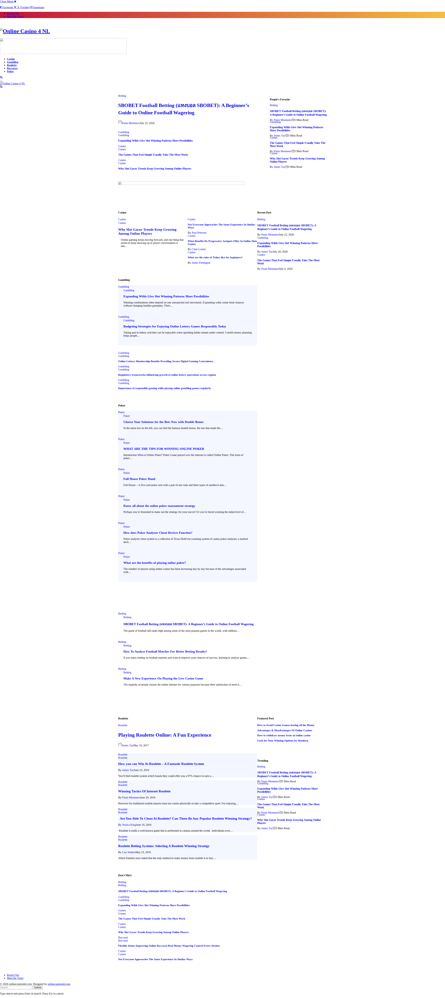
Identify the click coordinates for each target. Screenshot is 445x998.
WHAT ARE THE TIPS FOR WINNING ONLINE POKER (163, 449)
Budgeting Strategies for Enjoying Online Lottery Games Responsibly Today (174, 326)
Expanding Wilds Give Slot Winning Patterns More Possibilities (155, 140)
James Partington (201, 262)
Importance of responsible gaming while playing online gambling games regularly (164, 388)
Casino (11, 58)
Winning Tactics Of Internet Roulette (144, 791)
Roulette (12, 65)
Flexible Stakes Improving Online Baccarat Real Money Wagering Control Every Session (169, 945)
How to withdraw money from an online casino (284, 735)
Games (122, 146)
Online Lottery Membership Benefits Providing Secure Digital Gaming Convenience (165, 361)
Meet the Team (15, 16)
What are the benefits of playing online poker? (154, 562)
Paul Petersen (199, 232)
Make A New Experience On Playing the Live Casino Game (163, 678)
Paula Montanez (131, 123)
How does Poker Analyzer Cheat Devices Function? (157, 532)
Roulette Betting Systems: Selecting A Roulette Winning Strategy (164, 846)
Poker (10, 71)
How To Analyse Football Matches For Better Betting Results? (165, 651)
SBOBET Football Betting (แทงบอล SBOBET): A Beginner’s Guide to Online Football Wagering (188, 624)
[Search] (1, 77)
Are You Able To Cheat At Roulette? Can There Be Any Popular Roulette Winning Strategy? (185, 818)
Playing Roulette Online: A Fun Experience (164, 735)
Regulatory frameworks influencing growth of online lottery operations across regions (167, 374)
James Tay (279, 135)
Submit (37, 987)
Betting (122, 95)
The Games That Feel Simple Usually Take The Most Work (153, 154)
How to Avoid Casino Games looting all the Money (286, 725)
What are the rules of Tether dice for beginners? (215, 257)
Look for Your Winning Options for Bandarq (282, 740)
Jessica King (129, 824)
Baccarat (12, 68)
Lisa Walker (128, 852)
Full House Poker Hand (139, 479)
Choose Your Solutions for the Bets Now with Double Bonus (163, 422)
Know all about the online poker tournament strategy (159, 506)
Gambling (12, 62)
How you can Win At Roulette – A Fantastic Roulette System (161, 764)
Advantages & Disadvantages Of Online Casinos (284, 730)
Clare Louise (199, 249)
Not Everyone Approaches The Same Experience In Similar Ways (155, 959)
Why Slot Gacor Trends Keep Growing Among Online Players (154, 168)
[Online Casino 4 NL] (222, 31)
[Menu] (1, 81)
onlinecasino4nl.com (59, 984)
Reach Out (13, 13)
